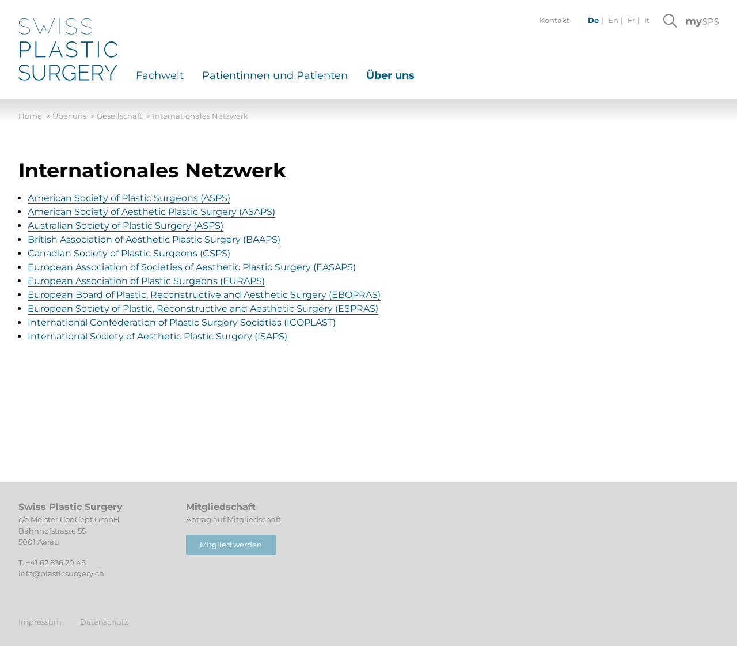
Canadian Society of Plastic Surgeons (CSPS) (129, 253)
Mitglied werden (231, 544)
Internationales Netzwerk (200, 115)
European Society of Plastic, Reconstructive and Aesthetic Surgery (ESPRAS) (203, 308)
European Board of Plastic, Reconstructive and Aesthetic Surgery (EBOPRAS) (204, 294)
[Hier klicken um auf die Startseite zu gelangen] (67, 49)
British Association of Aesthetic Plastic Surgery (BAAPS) (154, 239)
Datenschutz (104, 621)
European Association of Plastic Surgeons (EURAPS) (146, 280)
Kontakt (554, 20)
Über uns (73, 115)
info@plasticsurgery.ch (61, 573)
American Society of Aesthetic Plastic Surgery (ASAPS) (151, 211)
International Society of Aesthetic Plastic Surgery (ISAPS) (157, 336)
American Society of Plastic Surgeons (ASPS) (129, 197)
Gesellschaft (123, 115)
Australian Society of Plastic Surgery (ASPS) (125, 225)
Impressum (40, 621)
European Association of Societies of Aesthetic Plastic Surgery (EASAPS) (192, 267)
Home (34, 115)
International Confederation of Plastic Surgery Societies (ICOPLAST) (182, 322)
